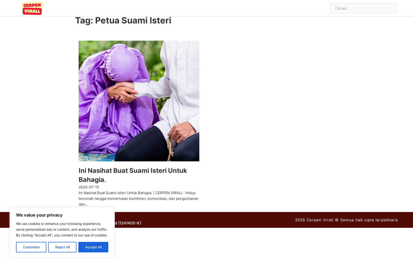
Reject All (62, 247)
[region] (62, 232)
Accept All (93, 247)
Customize (31, 247)
